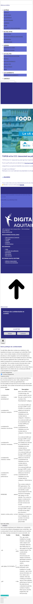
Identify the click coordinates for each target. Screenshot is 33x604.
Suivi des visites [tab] (5, 523)
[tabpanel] (16, 450)
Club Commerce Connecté (12, 237)
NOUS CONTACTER (7, 232)
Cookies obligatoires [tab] (6, 372)
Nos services (8, 255)
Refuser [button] (10, 333)
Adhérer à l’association (11, 261)
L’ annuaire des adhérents (11, 251)
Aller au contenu (5, 5)
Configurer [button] (23, 333)
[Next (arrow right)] (2, 600)
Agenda (22, 184)
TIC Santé (7, 239)
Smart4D (7, 242)
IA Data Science (9, 244)
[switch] (1, 525)
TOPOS (7, 240)
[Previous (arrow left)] (1, 600)
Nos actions (8, 254)
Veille (6, 249)
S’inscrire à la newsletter (11, 262)
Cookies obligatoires (8, 374)
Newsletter (8, 252)
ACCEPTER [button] (16, 329)
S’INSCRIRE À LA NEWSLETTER (9, 200)
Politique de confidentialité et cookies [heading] (13, 312)
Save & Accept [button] (5, 595)
